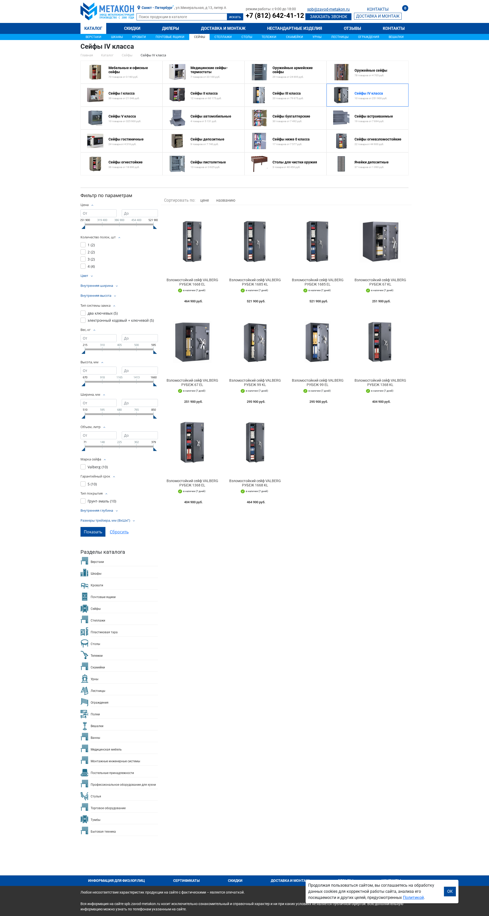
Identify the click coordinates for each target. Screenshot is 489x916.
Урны (317, 37)
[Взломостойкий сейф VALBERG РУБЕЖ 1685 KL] (255, 241)
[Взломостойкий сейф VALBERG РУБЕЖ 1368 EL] (192, 442)
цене (204, 200)
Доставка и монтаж (223, 28)
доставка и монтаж (378, 16)
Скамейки (294, 37)
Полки (95, 714)
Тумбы (95, 820)
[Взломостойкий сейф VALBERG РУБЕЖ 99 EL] (318, 342)
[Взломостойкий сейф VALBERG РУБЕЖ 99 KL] (255, 342)
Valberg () (98, 467)
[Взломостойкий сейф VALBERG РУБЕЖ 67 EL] (192, 342)
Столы (246, 37)
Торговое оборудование (108, 808)
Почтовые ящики (170, 37)
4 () (91, 266)
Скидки (132, 28)
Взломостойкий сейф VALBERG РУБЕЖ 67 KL (380, 282)
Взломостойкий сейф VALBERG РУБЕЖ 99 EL (318, 382)
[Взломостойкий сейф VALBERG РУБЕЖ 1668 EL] (192, 241)
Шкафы (117, 37)
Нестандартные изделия (294, 28)
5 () (92, 484)
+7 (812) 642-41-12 (275, 15)
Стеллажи (223, 37)
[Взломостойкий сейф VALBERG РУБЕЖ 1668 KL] (255, 442)
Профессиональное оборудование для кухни (123, 784)
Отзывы (352, 28)
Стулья (96, 796)
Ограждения (368, 37)
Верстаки (93, 37)
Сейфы (199, 37)
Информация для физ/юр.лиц (116, 881)
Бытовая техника (103, 831)
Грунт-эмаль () (102, 501)
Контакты (394, 28)
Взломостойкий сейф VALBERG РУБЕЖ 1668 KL (255, 483)
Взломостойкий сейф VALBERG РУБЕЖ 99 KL (255, 382)
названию (225, 200)
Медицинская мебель (106, 749)
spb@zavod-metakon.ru (328, 9)
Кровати (139, 37)
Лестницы (339, 37)
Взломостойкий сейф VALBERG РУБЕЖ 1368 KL (380, 382)
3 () (91, 259)
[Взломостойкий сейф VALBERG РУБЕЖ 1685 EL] (318, 241)
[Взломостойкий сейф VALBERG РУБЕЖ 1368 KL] (380, 342)
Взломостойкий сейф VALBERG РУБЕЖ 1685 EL (318, 282)
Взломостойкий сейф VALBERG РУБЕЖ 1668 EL (192, 282)
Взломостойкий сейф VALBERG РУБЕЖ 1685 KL (255, 282)
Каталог (93, 28)
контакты (378, 9)
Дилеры (170, 28)
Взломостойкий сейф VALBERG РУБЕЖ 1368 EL (192, 483)
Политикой (413, 897)
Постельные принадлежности (112, 773)
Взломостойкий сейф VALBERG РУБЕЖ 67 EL (192, 382)
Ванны (95, 738)
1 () (91, 244)
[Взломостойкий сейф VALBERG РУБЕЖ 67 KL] (380, 241)
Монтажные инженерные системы (115, 761)
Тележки (269, 37)
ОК (450, 891)
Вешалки (396, 37)
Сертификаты (186, 881)
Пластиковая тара (104, 632)
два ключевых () (103, 313)
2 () (91, 252)
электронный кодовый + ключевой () (121, 320)
